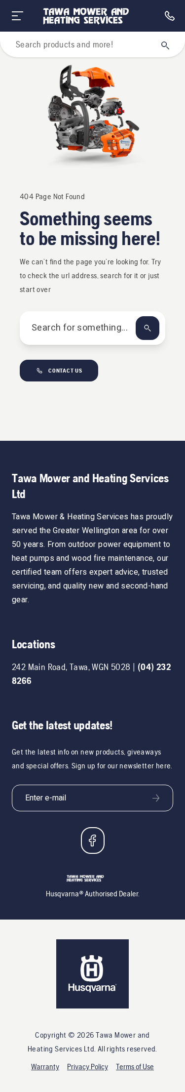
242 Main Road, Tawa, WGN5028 (71, 667)
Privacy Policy (87, 1066)
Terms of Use (135, 1066)
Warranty (45, 1066)
